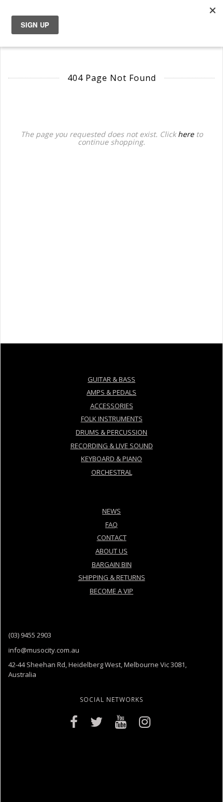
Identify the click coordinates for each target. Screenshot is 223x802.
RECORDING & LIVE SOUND (112, 445)
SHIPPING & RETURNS (111, 577)
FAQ (111, 524)
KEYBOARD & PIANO (111, 458)
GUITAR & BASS (111, 379)
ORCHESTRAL (111, 472)
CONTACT (112, 537)
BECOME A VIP (111, 591)
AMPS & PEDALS (111, 392)
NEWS (111, 511)
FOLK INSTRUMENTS (112, 418)
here (186, 134)
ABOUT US (111, 551)
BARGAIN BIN (112, 564)
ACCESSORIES (111, 405)
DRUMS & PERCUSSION (111, 432)
